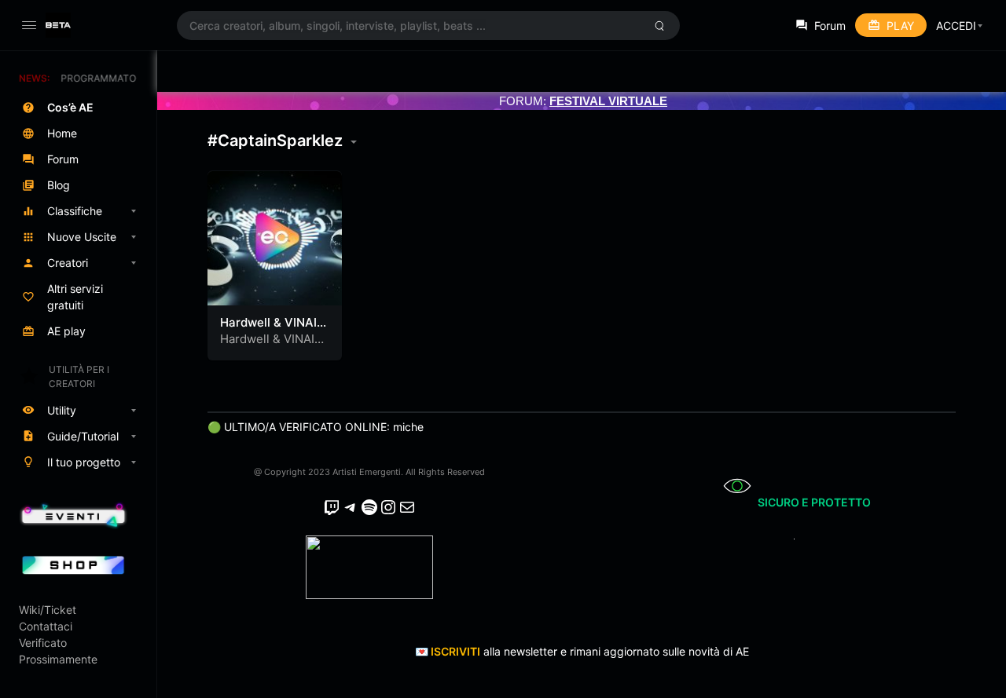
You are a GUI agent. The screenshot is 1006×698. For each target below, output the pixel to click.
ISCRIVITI (455, 651)
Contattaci (45, 626)
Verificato (43, 642)
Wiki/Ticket (47, 609)
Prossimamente (58, 659)
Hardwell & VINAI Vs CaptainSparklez (274, 346)
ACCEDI (956, 25)
